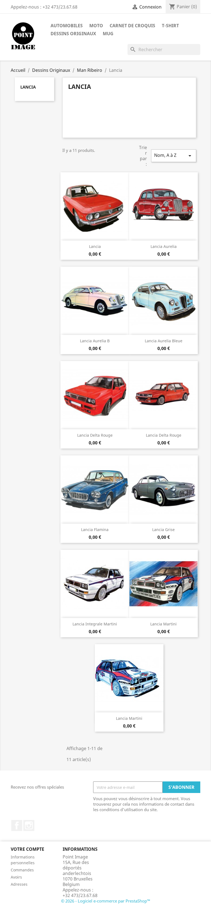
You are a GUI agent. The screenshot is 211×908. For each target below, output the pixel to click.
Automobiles (67, 26)
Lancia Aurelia (164, 246)
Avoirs (16, 877)
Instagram (28, 825)
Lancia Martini (163, 624)
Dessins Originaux (73, 34)
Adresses (19, 884)
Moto (96, 26)
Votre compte (27, 849)
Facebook (16, 825)
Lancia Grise (163, 529)
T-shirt (170, 26)
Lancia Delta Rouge (95, 435)
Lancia (28, 87)
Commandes (22, 870)
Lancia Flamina (95, 529)
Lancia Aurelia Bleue (163, 340)
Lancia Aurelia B (95, 340)
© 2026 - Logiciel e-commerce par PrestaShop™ (105, 901)
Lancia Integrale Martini (95, 624)
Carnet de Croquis (132, 26)
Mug (108, 34)
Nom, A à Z (173, 155)
